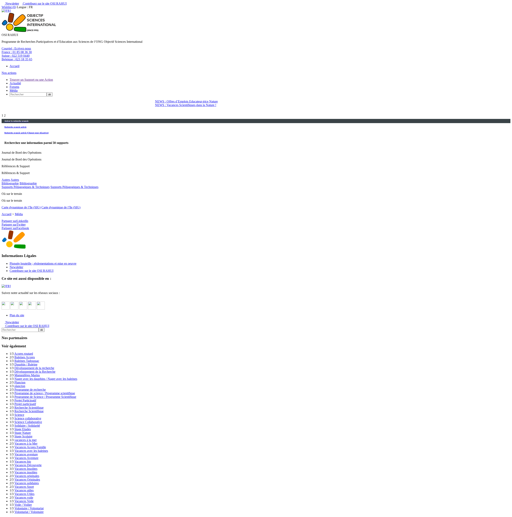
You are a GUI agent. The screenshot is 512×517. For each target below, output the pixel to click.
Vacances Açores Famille (30, 447)
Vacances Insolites (25, 468)
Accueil (14, 66)
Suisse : (16, 55)
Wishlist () (9, 7)
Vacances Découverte (28, 465)
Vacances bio (22, 461)
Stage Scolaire (23, 436)
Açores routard (23, 353)
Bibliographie (10, 183)
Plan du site (17, 315)
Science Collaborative (28, 422)
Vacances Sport (24, 486)
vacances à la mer (25, 440)
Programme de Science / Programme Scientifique (45, 396)
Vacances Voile (24, 501)
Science (19, 414)
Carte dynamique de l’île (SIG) (21, 207)
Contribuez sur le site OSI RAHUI (44, 3)
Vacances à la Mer (25, 443)
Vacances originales (26, 476)
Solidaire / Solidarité (27, 425)
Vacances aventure (26, 454)
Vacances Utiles (24, 494)
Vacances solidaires (26, 483)
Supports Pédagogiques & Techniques (26, 187)
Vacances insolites (25, 472)
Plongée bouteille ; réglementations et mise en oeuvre (43, 263)
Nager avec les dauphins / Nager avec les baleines (45, 379)
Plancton (19, 382)
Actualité (15, 83)
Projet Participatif (25, 400)
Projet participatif (25, 404)
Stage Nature (22, 432)
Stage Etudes (22, 429)
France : (17, 52)
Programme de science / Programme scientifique (44, 393)
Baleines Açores (24, 357)
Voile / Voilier (23, 504)
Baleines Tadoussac (26, 361)
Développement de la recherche (34, 368)
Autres (6, 179)
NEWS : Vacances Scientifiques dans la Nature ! (185, 105)
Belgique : (17, 59)
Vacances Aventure (26, 458)
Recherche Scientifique (29, 407)
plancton (19, 386)
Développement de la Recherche (34, 371)
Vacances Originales (27, 479)
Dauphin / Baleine (25, 364)
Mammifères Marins (27, 375)
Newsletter (12, 3)
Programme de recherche (30, 389)
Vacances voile (23, 497)
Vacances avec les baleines (31, 450)
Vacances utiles (24, 490)
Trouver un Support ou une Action (31, 79)
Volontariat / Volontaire (29, 512)
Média (14, 90)
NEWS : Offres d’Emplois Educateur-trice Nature (186, 101)
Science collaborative (27, 418)
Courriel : (16, 48)
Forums (14, 87)
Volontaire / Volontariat (29, 508)
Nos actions (9, 73)
